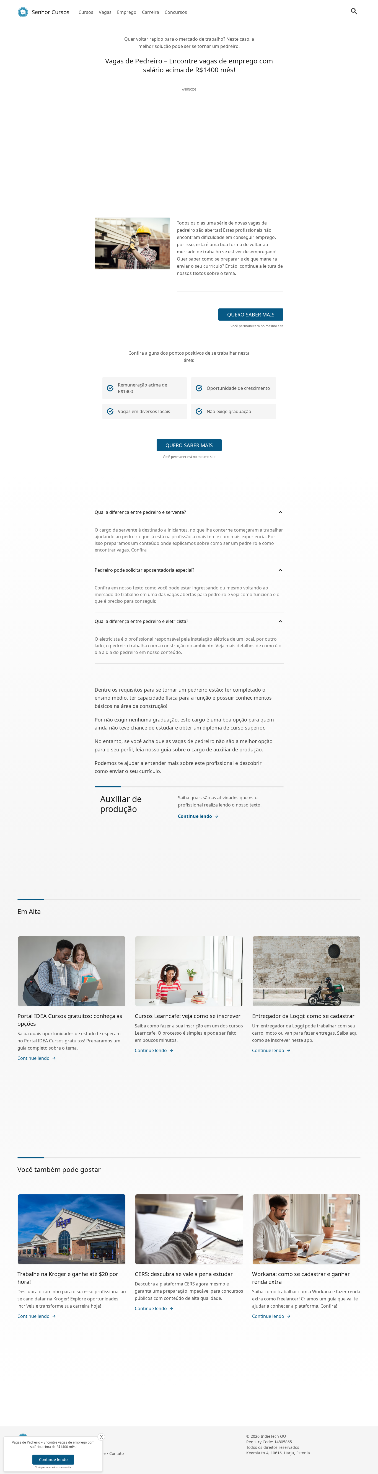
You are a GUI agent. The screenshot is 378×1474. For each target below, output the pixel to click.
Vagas (105, 12)
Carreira (150, 12)
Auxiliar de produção (121, 804)
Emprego (126, 12)
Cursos (86, 12)
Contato (116, 1453)
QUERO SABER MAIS (251, 314)
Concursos (176, 12)
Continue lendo (53, 1459)
